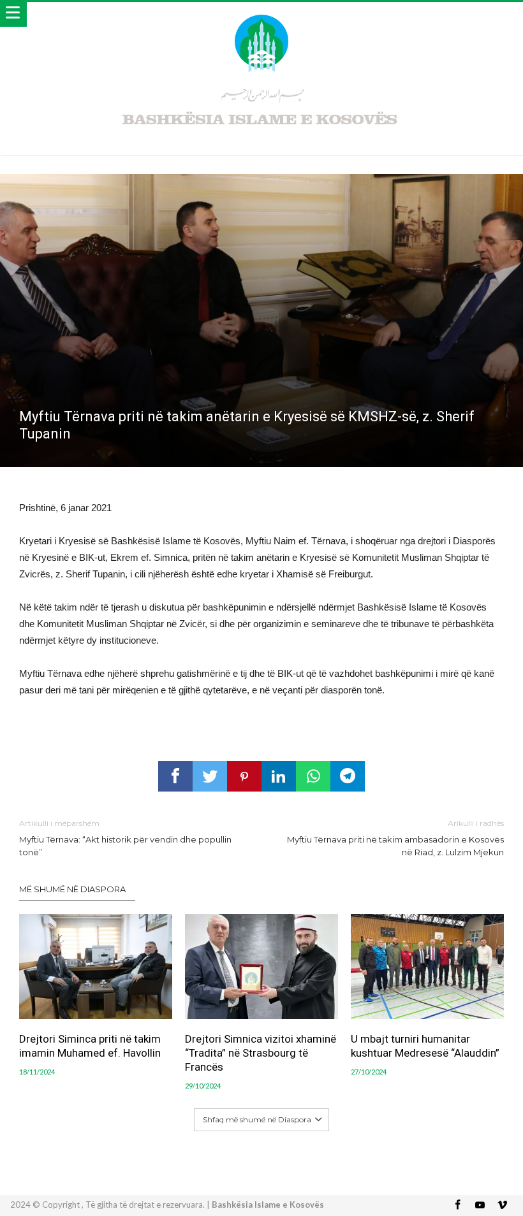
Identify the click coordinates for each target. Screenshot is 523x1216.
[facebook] (175, 776)
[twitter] (210, 776)
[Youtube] (480, 1205)
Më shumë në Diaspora (72, 889)
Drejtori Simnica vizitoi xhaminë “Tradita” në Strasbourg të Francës (260, 1052)
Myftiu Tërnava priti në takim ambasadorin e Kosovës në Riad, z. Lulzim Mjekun (395, 837)
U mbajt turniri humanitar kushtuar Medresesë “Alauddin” (425, 1045)
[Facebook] (458, 1205)
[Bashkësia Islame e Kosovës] (261, 14)
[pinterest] (244, 776)
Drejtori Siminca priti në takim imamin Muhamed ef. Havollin (90, 1045)
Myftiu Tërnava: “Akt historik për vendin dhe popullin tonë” (125, 837)
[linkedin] (279, 776)
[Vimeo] (502, 1205)
